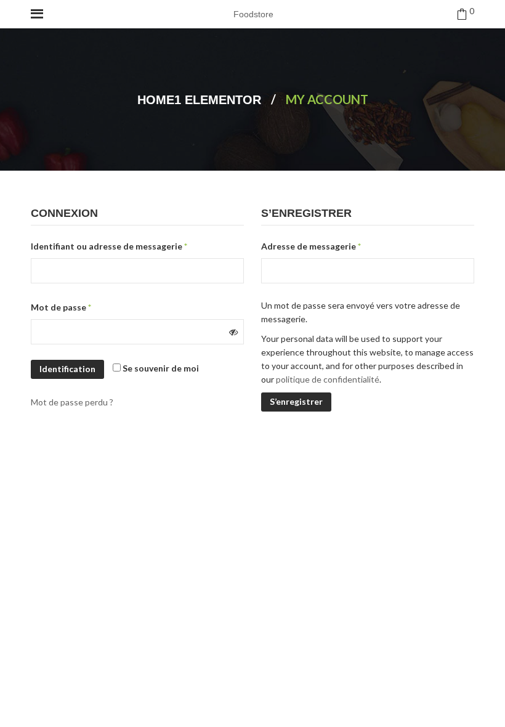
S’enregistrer (296, 401)
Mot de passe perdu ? (72, 402)
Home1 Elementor (199, 100)
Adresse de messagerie (311, 246)
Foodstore (253, 14)
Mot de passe (61, 307)
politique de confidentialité (327, 379)
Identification (67, 369)
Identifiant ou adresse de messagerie (109, 246)
